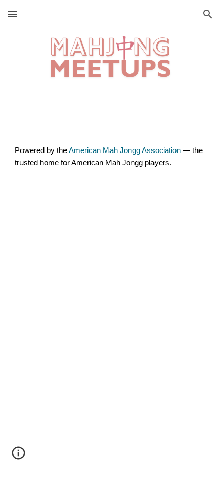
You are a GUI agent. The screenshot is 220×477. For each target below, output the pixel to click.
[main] (110, 157)
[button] (12, 14)
